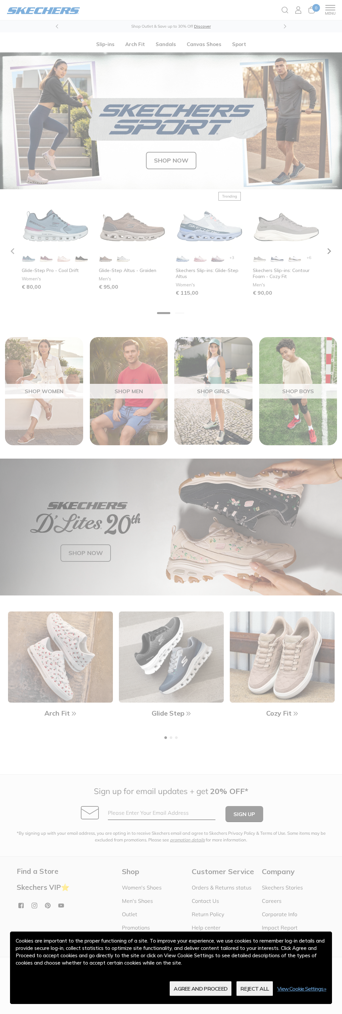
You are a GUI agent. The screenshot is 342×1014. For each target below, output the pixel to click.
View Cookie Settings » (301, 988)
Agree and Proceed (200, 988)
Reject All (254, 988)
